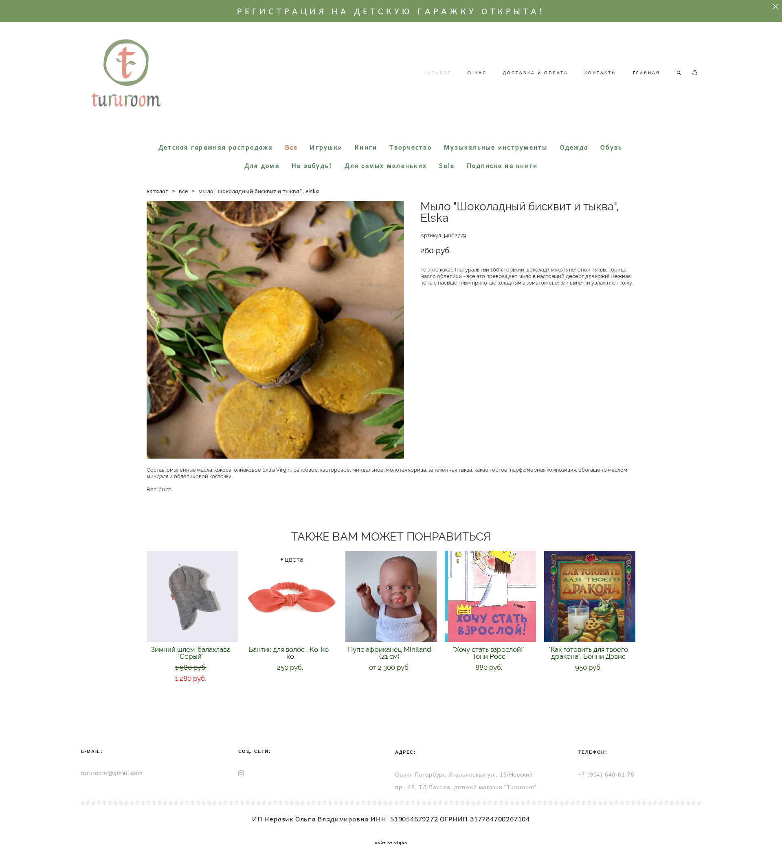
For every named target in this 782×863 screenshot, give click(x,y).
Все (291, 147)
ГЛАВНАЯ (646, 73)
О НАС (477, 73)
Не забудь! (312, 165)
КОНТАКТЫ (600, 73)
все (183, 190)
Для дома (261, 165)
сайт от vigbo (391, 843)
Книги (366, 147)
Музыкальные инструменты (496, 147)
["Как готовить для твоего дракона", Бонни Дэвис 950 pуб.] (589, 596)
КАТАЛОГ (437, 73)
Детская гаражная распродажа (215, 147)
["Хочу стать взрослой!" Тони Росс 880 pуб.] (490, 596)
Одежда (574, 147)
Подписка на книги (502, 165)
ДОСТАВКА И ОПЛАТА (535, 73)
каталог (157, 190)
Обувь (611, 147)
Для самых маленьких (386, 165)
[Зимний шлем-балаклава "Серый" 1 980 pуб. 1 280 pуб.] (192, 596)
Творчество (410, 147)
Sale (447, 165)
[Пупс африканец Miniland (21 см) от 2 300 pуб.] (391, 596)
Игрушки (326, 147)
